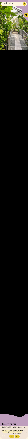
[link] (26, 15)
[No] (26, 432)
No (17, 436)
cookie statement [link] (16, 433)
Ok (11, 436)
